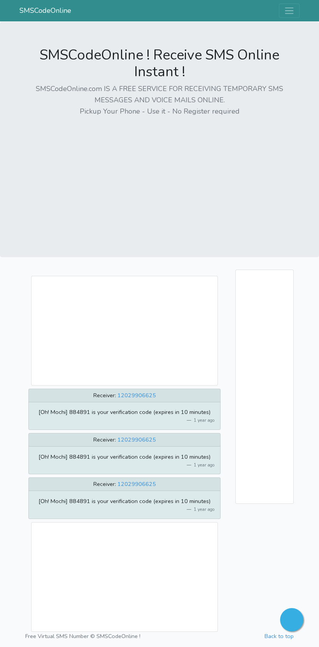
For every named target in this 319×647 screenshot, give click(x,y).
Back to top (279, 636)
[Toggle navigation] (289, 11)
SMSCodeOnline (45, 10)
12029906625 (136, 395)
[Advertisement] (159, 177)
